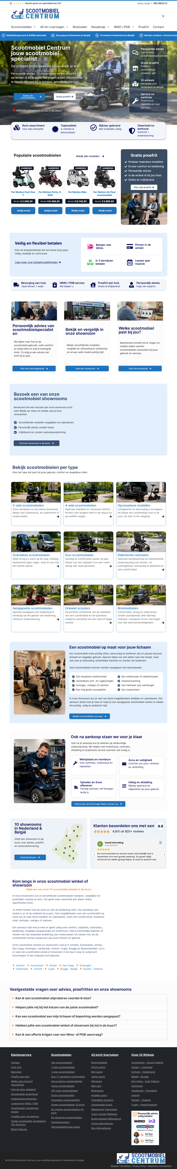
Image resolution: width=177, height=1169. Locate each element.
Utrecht (135, 1095)
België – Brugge (140, 1076)
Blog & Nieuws (19, 1129)
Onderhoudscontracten (24, 1098)
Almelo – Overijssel (141, 1067)
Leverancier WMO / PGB (24, 1103)
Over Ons (16, 1067)
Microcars (96, 1081)
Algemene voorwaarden (159, 1166)
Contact (158, 27)
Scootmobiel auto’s (101, 1104)
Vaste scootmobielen (63, 1086)
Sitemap (115, 1166)
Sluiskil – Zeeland (141, 1100)
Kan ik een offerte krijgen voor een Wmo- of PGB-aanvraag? (59, 1034)
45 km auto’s (98, 1067)
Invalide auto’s (99, 1095)
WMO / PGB (122, 27)
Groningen (137, 1086)
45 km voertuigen (52, 27)
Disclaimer (125, 1166)
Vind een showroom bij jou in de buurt (39, 110)
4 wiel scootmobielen (63, 1072)
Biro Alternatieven (101, 1128)
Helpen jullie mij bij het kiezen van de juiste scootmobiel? (56, 1007)
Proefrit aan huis (20, 1076)
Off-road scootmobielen (64, 1090)
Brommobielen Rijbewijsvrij (106, 1118)
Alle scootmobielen (61, 1062)
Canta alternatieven (102, 1123)
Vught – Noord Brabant (144, 1104)
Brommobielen (99, 1062)
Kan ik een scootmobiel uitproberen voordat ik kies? (53, 998)
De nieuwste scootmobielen (66, 1117)
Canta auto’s (98, 1076)
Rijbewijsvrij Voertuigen (104, 1109)
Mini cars (96, 1086)
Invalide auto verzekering (25, 1116)
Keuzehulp (98, 27)
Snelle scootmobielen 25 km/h (68, 1104)
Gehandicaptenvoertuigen (65, 1127)
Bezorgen (16, 1072)
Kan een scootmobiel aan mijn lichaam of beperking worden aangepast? (67, 1016)
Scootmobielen (21, 27)
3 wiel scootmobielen (63, 1067)
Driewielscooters (60, 1122)
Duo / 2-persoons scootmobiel (68, 1076)
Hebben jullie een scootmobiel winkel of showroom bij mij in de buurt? (66, 1025)
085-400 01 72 (160, 3)
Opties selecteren (23, 210)
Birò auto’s (97, 1072)
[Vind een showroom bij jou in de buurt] (14, 110)
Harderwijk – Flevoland (144, 1090)
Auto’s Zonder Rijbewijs (104, 1114)
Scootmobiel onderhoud (24, 1094)
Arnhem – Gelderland (143, 1072)
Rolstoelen (80, 27)
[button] (164, 854)
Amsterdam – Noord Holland (147, 1062)
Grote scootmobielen (62, 1095)
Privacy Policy (139, 1166)
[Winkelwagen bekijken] (163, 16)
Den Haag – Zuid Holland (145, 1081)
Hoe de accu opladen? (23, 1089)
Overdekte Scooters (102, 1100)
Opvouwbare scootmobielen (66, 1081)
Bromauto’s (97, 1090)
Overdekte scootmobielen (65, 1100)
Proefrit (143, 27)
